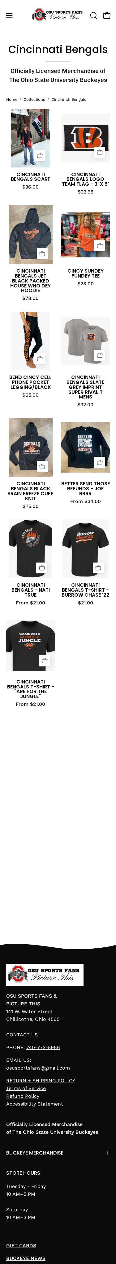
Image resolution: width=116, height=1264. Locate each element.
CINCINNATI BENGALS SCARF (30, 177)
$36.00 (30, 187)
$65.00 (30, 395)
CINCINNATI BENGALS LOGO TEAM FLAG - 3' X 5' (85, 179)
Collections (34, 99)
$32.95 (85, 191)
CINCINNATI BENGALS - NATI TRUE (30, 590)
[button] (93, 15)
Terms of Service (26, 1088)
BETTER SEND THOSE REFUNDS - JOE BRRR (85, 488)
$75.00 (31, 506)
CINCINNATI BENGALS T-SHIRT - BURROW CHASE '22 (86, 590)
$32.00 (85, 404)
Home (11, 99)
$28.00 (85, 283)
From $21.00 (30, 602)
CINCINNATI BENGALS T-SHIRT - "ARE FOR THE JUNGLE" (30, 689)
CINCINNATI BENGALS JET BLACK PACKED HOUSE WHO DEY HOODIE (30, 281)
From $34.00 (85, 501)
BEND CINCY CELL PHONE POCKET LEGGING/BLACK (30, 382)
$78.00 (30, 298)
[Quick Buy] (42, 253)
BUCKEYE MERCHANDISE (34, 1152)
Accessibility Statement (34, 1104)
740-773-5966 (43, 1047)
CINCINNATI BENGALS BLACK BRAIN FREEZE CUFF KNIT (30, 491)
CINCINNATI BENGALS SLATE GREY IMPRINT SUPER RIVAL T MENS (85, 387)
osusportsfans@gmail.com (38, 1068)
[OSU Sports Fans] (58, 15)
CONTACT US (22, 1035)
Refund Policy (22, 1096)
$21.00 (85, 602)
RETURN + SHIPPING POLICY (40, 1081)
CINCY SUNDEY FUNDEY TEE (85, 273)
